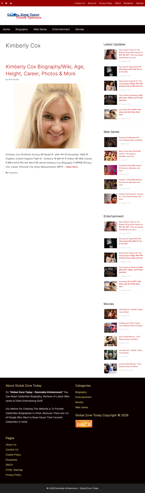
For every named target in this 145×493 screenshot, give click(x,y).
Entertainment (61, 29)
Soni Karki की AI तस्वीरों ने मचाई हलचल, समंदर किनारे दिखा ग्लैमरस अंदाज (130, 112)
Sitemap (140, 3)
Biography (22, 29)
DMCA (118, 3)
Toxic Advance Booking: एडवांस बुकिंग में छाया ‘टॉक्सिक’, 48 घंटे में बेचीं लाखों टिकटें (131, 97)
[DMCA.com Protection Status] (83, 426)
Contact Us (80, 3)
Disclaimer (128, 3)
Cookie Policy (13, 454)
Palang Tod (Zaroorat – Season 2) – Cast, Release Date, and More (131, 196)
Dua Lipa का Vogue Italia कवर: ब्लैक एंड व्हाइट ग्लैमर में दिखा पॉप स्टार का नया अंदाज (130, 69)
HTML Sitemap (14, 469)
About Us (92, 3)
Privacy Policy (105, 3)
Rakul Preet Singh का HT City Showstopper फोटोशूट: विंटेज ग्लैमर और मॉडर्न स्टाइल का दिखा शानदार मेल (131, 83)
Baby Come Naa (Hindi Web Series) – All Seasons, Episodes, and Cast (130, 153)
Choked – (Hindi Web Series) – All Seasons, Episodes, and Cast (131, 182)
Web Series (40, 29)
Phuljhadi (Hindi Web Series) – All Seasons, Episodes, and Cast (130, 168)
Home (6, 29)
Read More (72, 166)
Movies (79, 29)
